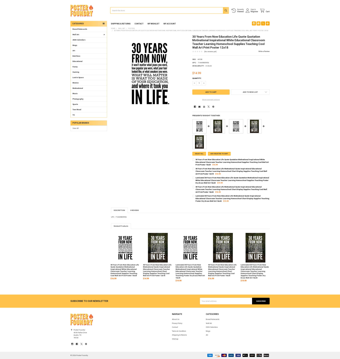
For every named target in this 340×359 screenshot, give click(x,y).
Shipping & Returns (121, 24)
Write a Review (264, 51)
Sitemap (175, 339)
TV (74, 115)
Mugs (75, 45)
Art (74, 51)
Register (254, 11)
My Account (169, 24)
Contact (139, 24)
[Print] (204, 107)
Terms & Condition (179, 331)
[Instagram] (254, 23)
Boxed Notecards (80, 29)
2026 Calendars (79, 40)
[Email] (199, 107)
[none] (149, 73)
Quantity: (196, 78)
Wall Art (76, 35)
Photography (78, 99)
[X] (263, 23)
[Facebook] (258, 23)
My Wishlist (154, 24)
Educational (77, 61)
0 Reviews (134, 210)
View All (76, 128)
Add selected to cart (219, 154)
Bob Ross (76, 56)
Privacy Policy (177, 323)
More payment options (211, 100)
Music (75, 94)
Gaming (76, 72)
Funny (75, 67)
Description (119, 210)
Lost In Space (78, 77)
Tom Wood (77, 110)
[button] (250, 92)
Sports (75, 104)
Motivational (78, 88)
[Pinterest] (268, 23)
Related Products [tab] (121, 226)
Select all (199, 154)
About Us (175, 319)
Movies (76, 83)
